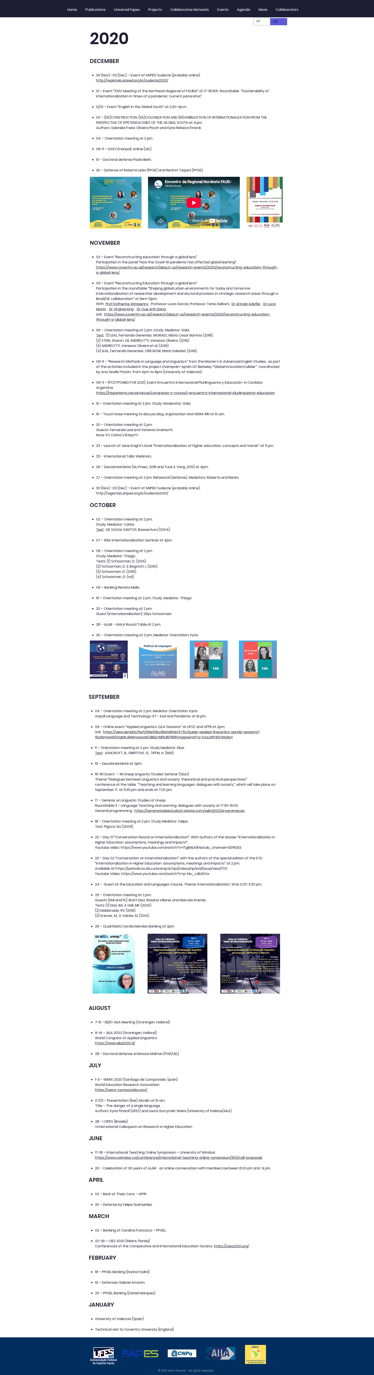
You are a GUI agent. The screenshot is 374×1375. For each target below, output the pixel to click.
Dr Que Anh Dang (151, 309)
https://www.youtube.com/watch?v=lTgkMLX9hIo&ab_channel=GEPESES (181, 847)
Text (100, 335)
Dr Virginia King (121, 309)
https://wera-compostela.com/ (121, 1089)
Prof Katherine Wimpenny (127, 303)
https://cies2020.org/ (231, 1246)
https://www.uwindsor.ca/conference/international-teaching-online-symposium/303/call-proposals (178, 1157)
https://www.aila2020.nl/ (115, 1043)
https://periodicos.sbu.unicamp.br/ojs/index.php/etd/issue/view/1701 (171, 868)
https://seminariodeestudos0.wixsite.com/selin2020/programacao (189, 810)
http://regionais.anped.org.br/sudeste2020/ (132, 80)
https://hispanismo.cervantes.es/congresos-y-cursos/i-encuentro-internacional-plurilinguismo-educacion (185, 392)
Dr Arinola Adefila (246, 303)
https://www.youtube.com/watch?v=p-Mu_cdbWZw (165, 873)
